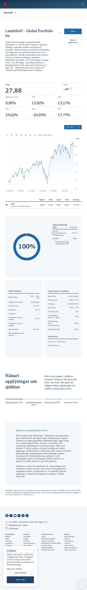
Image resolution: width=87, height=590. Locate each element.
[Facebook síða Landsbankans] (6, 516)
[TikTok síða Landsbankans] (27, 516)
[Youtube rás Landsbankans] (15, 516)
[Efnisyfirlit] (82, 4)
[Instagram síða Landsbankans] (23, 516)
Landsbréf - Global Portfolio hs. (29, 33)
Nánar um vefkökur (14, 569)
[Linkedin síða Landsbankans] (19, 516)
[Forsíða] (5, 4)
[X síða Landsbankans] (11, 516)
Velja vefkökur (20, 573)
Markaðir (8, 13)
